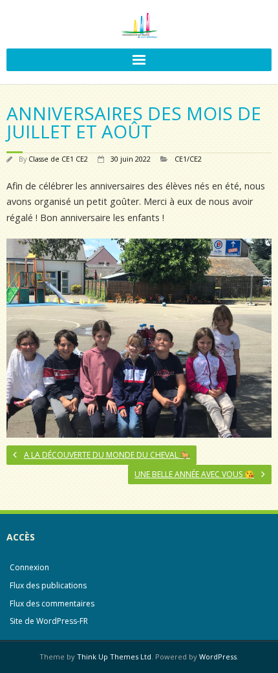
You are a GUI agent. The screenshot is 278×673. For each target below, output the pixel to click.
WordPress (218, 656)
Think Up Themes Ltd (114, 656)
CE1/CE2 (188, 159)
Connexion (29, 567)
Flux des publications (48, 585)
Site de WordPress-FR (49, 620)
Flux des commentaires (52, 603)
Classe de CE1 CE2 (58, 159)
